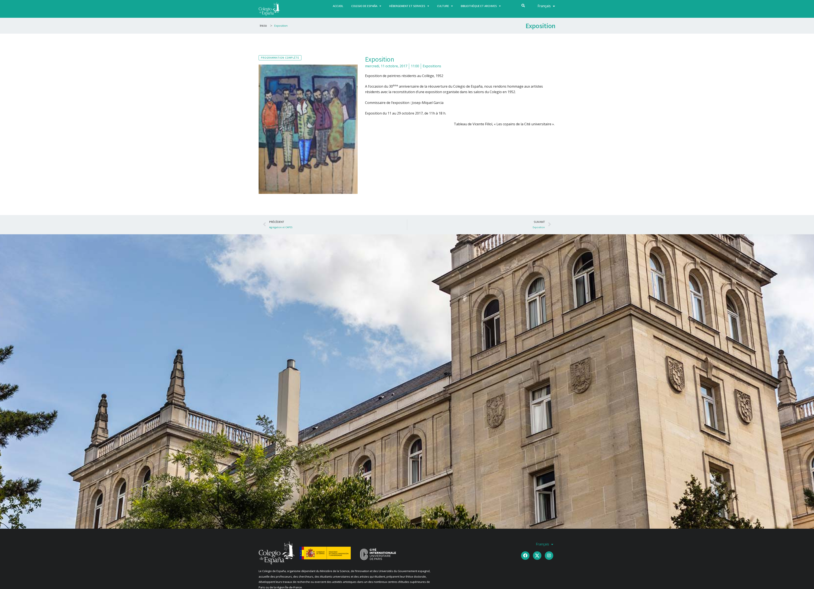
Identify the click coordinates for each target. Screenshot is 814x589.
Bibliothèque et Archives (479, 6)
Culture (443, 6)
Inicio (263, 25)
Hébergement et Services (407, 6)
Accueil (338, 6)
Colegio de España (364, 6)
